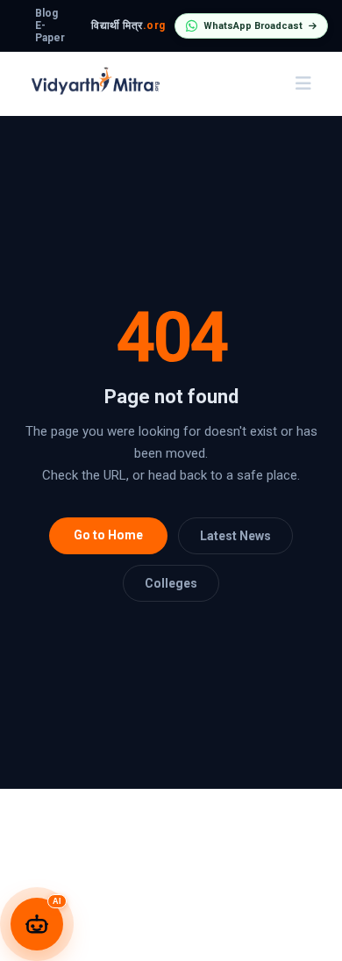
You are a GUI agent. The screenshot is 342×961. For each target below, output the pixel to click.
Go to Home (108, 535)
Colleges (171, 583)
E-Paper (50, 31)
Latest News (235, 536)
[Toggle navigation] (303, 83)
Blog (46, 13)
